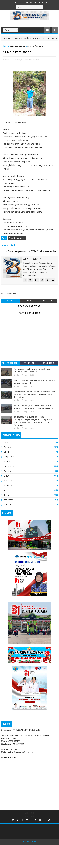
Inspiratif (9, 457)
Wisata (7, 505)
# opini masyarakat (17, 238)
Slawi (7, 476)
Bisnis (7, 442)
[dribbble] (31, 2)
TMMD (7, 490)
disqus (29, 300)
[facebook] (11, 2)
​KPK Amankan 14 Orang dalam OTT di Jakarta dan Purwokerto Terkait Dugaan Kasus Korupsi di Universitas (34, 394)
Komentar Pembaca (48, 363)
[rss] (35, 2)
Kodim (7, 461)
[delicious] (47, 2)
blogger (11, 300)
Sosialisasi (10, 481)
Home (5, 46)
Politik (7, 471)
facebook (47, 300)
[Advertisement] (29, 784)
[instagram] (43, 2)
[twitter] (15, 2)
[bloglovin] (27, 2)
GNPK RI (8, 452)
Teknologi (29, 363)
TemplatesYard (29, 842)
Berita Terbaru (10, 363)
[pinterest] (23, 2)
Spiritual (8, 485)
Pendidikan (10, 466)
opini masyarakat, (32, 59)
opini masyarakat (17, 46)
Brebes (8, 447)
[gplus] (19, 2)
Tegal (7, 495)
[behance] (39, 2)
